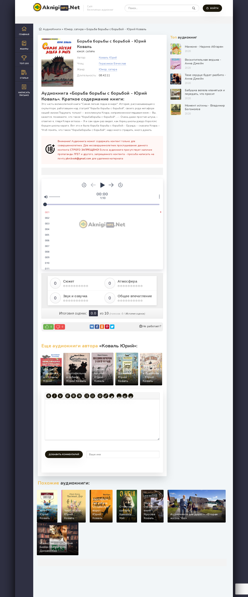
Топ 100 (24, 63)
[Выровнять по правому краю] (79, 396)
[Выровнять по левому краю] (67, 396)
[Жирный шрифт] (48, 396)
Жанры (24, 49)
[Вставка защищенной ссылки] (111, 396)
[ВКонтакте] (92, 326)
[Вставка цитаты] (119, 396)
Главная (24, 34)
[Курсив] (54, 396)
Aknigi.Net (61, 7)
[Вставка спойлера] (124, 396)
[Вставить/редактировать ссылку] (105, 396)
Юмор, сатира (86, 51)
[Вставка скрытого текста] (130, 396)
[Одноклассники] (102, 326)
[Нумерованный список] (92, 396)
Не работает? (151, 326)
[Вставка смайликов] (100, 396)
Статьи (24, 78)
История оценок (135, 313)
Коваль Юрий (108, 57)
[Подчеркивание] (60, 396)
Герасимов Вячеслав (112, 63)
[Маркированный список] (86, 396)
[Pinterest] (107, 326)
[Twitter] (112, 326)
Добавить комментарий (64, 454)
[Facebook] (97, 326)
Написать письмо (24, 94)
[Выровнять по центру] (73, 396)
